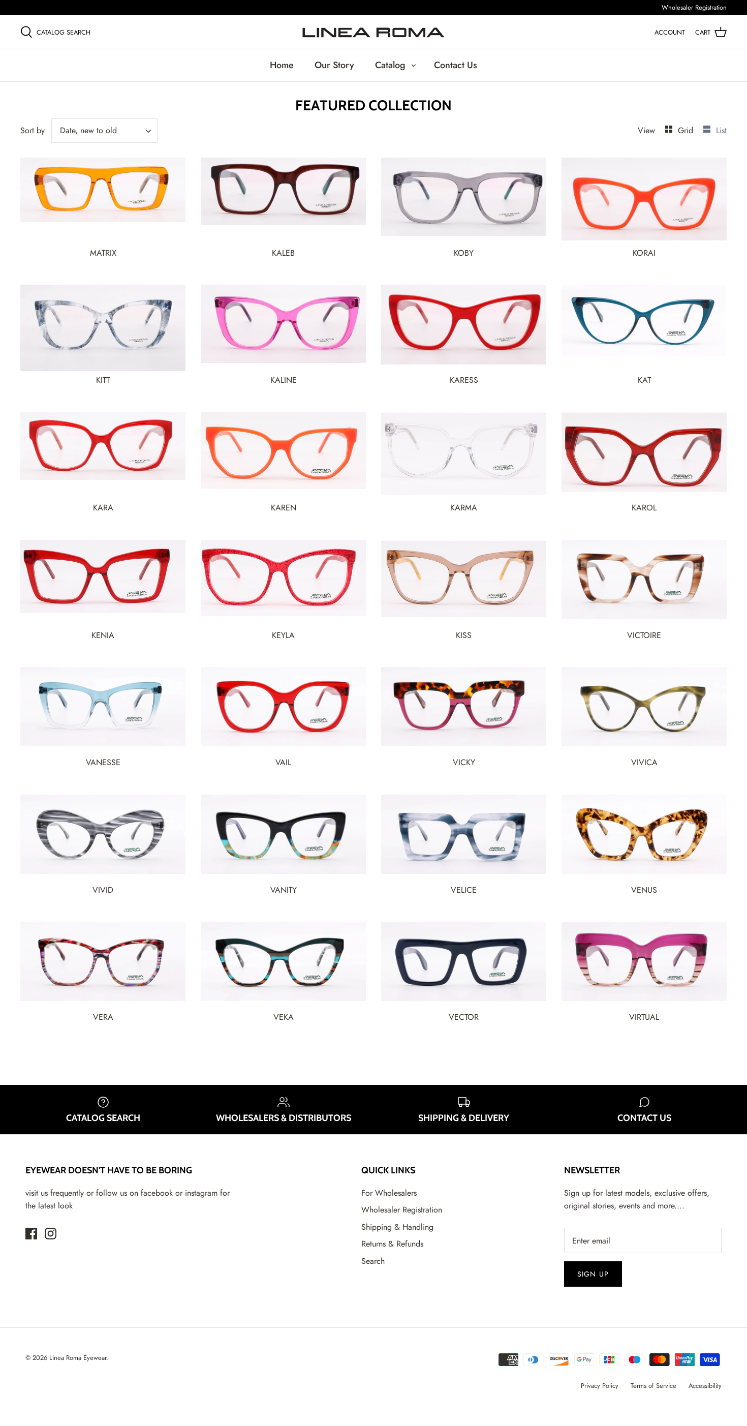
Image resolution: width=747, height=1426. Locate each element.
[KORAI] (644, 201)
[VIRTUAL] (644, 965)
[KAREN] (283, 455)
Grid (687, 130)
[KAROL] (644, 455)
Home (282, 65)
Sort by (32, 130)
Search (373, 1261)
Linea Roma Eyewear (77, 1357)
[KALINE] (283, 328)
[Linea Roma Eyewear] (373, 32)
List (721, 130)
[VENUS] (644, 838)
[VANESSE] (102, 710)
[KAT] (644, 328)
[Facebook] (31, 1233)
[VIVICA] (644, 710)
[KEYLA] (283, 583)
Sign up (593, 1274)
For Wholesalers (389, 1193)
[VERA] (102, 965)
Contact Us (455, 65)
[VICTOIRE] (644, 583)
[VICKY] (463, 710)
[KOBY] (463, 201)
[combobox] (104, 130)
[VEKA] (283, 965)
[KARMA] (463, 455)
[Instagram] (50, 1233)
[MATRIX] (102, 201)
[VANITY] (283, 838)
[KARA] (102, 455)
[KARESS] (463, 328)
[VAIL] (283, 710)
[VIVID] (102, 838)
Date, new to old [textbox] (88, 130)
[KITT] (102, 328)
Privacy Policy (599, 1385)
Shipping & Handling (397, 1227)
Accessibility (705, 1385)
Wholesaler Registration (694, 7)
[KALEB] (283, 201)
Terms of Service (653, 1385)
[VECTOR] (463, 965)
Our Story (334, 65)
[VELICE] (463, 838)
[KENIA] (102, 583)
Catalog (390, 65)
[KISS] (463, 583)
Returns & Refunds (392, 1244)
